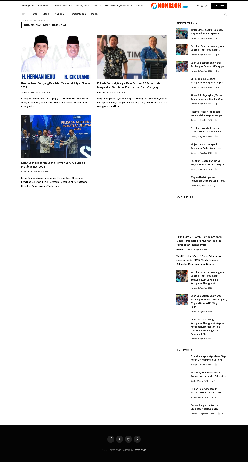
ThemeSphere (139, 450)
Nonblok (25, 92)
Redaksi (97, 5)
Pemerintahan (78, 14)
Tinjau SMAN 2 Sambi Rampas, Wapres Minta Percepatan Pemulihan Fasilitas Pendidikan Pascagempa (208, 31)
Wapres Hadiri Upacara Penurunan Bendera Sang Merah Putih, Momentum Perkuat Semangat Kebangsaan (208, 179)
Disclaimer (43, 5)
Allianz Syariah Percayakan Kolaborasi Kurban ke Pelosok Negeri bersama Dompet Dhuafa (208, 374)
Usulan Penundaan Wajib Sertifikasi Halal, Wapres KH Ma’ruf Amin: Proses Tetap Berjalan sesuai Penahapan (206, 391)
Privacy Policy (82, 5)
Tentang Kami (27, 5)
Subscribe (219, 5)
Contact (140, 5)
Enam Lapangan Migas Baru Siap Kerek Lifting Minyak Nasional (208, 358)
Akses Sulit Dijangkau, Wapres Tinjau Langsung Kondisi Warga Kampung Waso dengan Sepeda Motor (208, 97)
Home (34, 14)
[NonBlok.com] (170, 6)
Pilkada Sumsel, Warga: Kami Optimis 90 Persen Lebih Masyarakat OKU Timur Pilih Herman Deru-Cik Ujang (129, 85)
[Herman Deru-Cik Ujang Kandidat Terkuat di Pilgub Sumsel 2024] (56, 57)
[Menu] (23, 14)
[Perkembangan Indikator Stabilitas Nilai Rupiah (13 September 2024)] (182, 408)
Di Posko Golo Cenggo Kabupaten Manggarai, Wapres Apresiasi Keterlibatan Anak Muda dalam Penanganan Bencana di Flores (207, 80)
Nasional (59, 14)
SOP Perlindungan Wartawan (118, 5)
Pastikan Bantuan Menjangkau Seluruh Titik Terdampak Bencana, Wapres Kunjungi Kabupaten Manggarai (207, 48)
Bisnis (46, 14)
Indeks (95, 14)
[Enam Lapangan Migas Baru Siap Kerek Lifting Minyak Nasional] (182, 359)
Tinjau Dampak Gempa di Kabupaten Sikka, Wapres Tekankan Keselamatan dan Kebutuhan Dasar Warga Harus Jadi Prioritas (207, 146)
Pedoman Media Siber (62, 5)
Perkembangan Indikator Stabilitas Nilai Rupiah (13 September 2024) (205, 407)
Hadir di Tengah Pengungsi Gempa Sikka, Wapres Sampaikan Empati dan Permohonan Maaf (208, 113)
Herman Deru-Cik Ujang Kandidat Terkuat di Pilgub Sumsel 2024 (56, 85)
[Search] (225, 14)
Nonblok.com (27, 20)
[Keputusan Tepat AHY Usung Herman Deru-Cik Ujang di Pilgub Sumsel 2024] (56, 136)
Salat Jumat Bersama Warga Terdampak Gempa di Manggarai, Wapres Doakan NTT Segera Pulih (209, 64)
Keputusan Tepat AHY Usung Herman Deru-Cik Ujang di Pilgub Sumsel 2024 (53, 165)
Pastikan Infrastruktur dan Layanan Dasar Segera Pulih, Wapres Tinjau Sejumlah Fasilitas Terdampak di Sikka (208, 130)
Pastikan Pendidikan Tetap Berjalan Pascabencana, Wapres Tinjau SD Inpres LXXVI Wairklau (208, 162)
